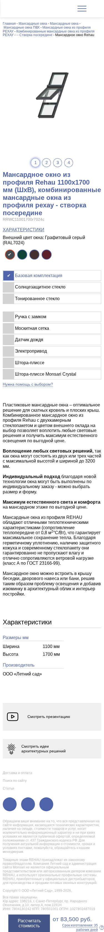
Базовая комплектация (38, 275)
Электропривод (31, 351)
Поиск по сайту (15, 781)
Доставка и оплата (17, 773)
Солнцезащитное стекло (40, 287)
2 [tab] (46, 162)
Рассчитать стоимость (29, 923)
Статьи (8, 788)
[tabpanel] (52, 95)
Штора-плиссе (29, 362)
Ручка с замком (30, 316)
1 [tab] (35, 162)
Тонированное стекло (37, 298)
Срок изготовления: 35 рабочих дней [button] (82, 927)
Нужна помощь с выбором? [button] (28, 384)
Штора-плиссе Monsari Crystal (45, 374)
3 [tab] (58, 162)
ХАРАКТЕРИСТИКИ (23, 229)
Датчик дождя (29, 339)
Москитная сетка (32, 328)
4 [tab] (69, 162)
